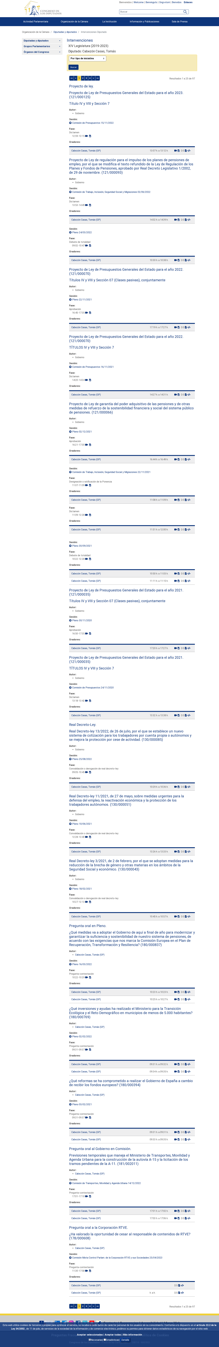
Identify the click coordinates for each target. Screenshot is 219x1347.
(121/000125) (79, 97)
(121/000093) (112, 172)
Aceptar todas (113, 1334)
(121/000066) (102, 412)
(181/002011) (127, 1164)
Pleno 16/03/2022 (82, 964)
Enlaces (188, 2)
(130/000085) (152, 740)
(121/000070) (79, 274)
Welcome (139, 2)
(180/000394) (129, 1085)
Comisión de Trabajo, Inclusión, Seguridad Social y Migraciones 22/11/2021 (111, 472)
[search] (154, 11)
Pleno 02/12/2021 (82, 431)
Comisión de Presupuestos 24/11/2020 (93, 687)
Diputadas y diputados (65, 32)
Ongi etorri (164, 2)
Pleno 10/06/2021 (82, 823)
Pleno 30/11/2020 (82, 620)
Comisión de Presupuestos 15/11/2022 (93, 122)
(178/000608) (79, 1238)
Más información (132, 1334)
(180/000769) (79, 1017)
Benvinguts (151, 2)
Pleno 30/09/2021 (82, 545)
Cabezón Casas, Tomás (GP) (86, 150)
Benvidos (176, 2)
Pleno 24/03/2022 (82, 232)
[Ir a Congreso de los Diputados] (42, 8)
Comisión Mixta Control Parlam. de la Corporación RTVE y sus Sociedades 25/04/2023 (117, 1257)
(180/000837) (151, 945)
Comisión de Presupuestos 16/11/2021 (93, 366)
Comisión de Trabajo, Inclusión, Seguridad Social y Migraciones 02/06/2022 (111, 192)
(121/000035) (79, 594)
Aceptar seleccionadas (90, 1334)
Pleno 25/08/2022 (82, 759)
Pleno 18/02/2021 (82, 888)
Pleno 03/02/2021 (82, 1104)
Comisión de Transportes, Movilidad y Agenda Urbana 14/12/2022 (106, 1183)
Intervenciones (80, 40)
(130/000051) (120, 804)
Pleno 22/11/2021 (82, 299)
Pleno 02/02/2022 (82, 1036)
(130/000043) (128, 869)
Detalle (125, 1339)
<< (71, 78)
